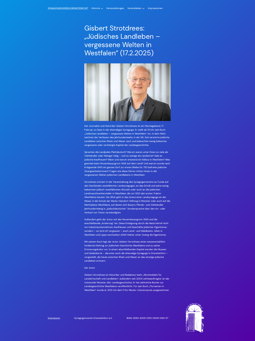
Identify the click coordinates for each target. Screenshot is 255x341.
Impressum (54, 318)
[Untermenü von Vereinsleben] (143, 8)
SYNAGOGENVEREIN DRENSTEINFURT (68, 8)
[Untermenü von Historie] (102, 8)
